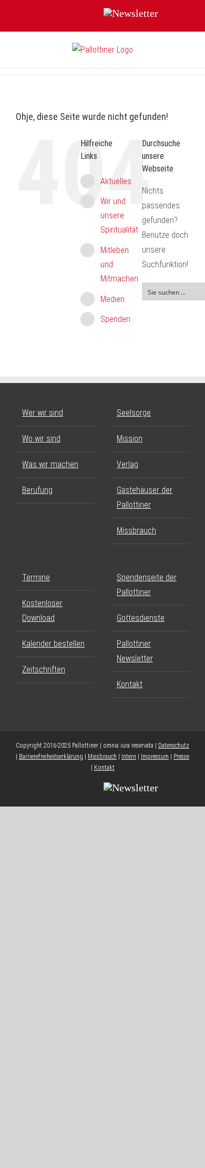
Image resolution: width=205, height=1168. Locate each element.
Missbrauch (136, 531)
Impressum (155, 756)
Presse (181, 756)
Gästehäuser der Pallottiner (144, 497)
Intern (128, 756)
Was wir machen (50, 464)
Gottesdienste (141, 618)
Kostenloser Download (42, 610)
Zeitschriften (43, 669)
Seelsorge (134, 413)
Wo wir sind (41, 439)
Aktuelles (115, 181)
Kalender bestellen (53, 644)
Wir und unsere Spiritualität (119, 215)
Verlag (127, 464)
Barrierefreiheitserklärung (51, 756)
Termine (36, 577)
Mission (129, 439)
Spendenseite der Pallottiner (147, 584)
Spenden (115, 319)
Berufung (37, 490)
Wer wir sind (42, 413)
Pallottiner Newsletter (135, 651)
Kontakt (129, 684)
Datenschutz (173, 745)
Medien (112, 299)
